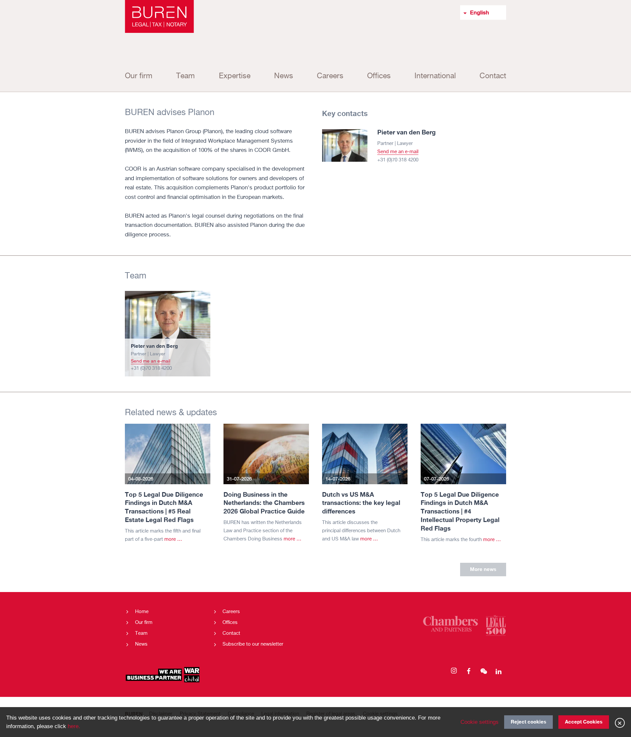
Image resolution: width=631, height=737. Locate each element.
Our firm (138, 76)
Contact (492, 76)
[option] (167, 333)
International (435, 76)
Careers (330, 76)
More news (483, 569)
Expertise (234, 76)
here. (74, 726)
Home (142, 611)
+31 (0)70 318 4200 (397, 159)
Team (185, 76)
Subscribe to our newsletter (252, 644)
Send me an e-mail (397, 151)
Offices (379, 76)
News (283, 76)
